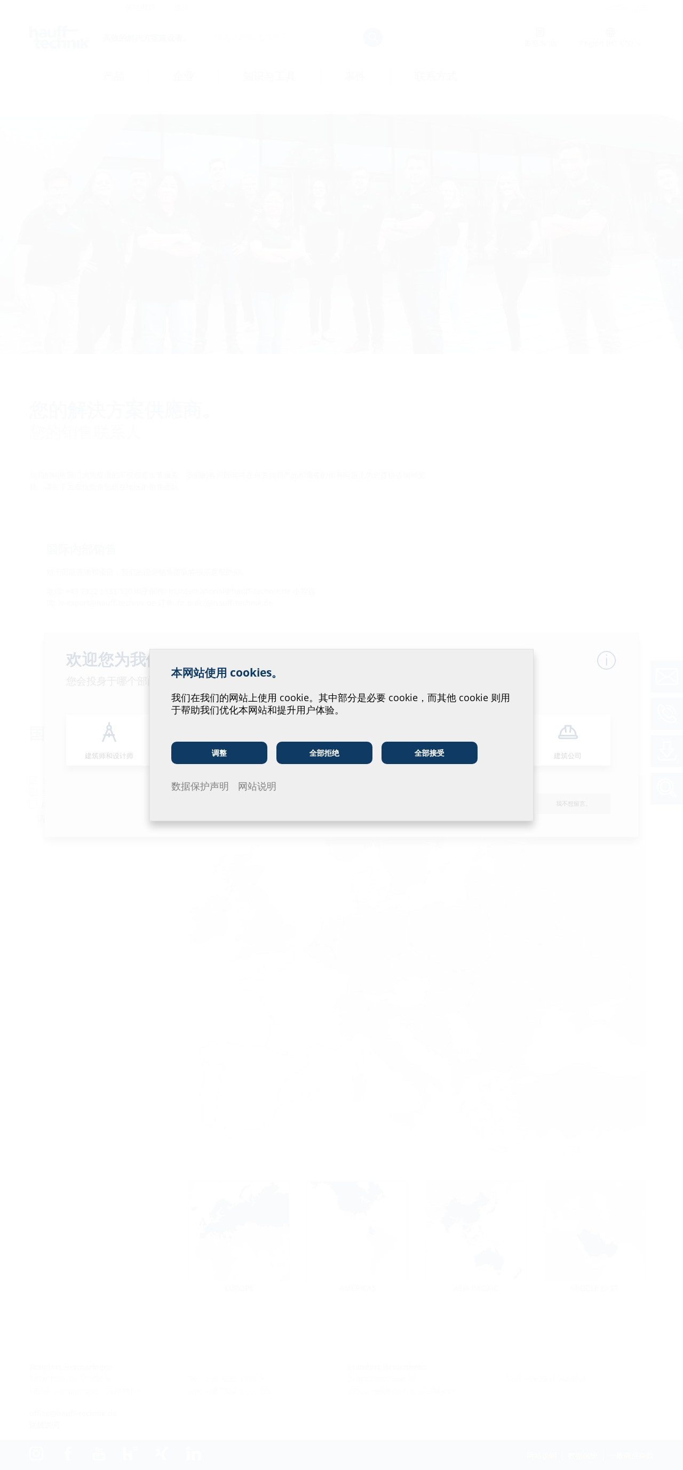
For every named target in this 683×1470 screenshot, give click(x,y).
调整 (219, 753)
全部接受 (429, 753)
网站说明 (257, 786)
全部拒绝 (324, 753)
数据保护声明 (200, 786)
